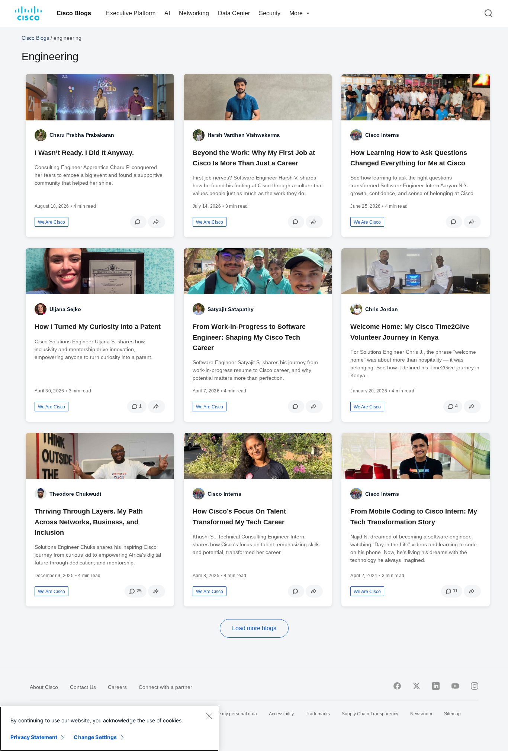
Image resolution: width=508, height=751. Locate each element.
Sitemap (452, 713)
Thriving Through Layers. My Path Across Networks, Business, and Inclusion (89, 522)
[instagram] (474, 686)
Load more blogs (254, 628)
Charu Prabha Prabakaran (81, 135)
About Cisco (44, 687)
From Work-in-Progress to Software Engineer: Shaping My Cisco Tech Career (249, 337)
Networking (194, 13)
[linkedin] (436, 686)
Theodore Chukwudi (75, 494)
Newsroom (421, 713)
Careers (117, 687)
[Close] (209, 716)
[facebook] (397, 686)
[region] (109, 728)
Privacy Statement (33, 737)
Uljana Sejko (65, 309)
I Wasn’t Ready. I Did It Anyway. (84, 152)
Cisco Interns (382, 135)
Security (269, 13)
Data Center (234, 13)
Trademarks (318, 713)
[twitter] (416, 686)
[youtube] (455, 686)
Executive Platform (130, 13)
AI (167, 13)
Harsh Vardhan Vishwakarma (244, 135)
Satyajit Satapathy (231, 309)
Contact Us (83, 687)
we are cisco (51, 222)
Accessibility (281, 713)
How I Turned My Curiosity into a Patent (98, 326)
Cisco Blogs (74, 13)
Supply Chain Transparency (370, 713)
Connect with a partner (165, 687)
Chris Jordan (381, 309)
